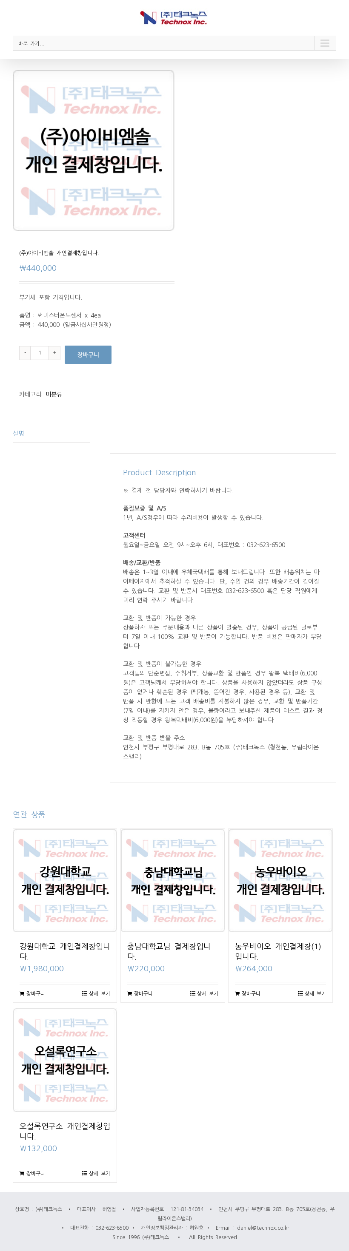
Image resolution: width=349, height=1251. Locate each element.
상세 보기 (99, 993)
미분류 (54, 394)
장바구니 (88, 354)
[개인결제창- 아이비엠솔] (93, 150)
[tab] (51, 433)
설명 (18, 433)
